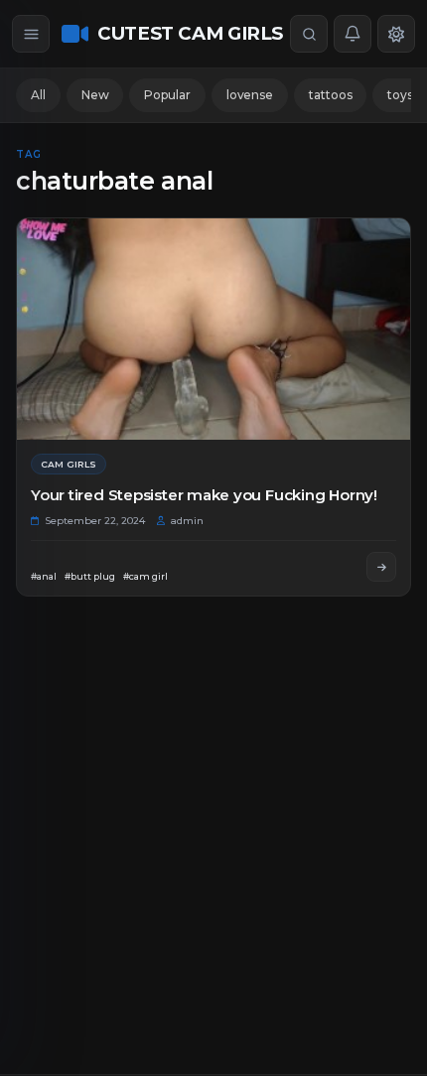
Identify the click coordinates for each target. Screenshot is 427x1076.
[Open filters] (31, 34)
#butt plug (90, 576)
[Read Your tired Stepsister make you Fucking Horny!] (381, 567)
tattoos (330, 94)
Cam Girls (68, 464)
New (95, 94)
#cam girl (145, 576)
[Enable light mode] (396, 34)
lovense (249, 94)
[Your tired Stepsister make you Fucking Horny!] (213, 329)
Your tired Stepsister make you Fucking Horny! (204, 494)
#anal (44, 576)
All (38, 94)
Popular (167, 94)
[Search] (309, 34)
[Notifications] (352, 34)
